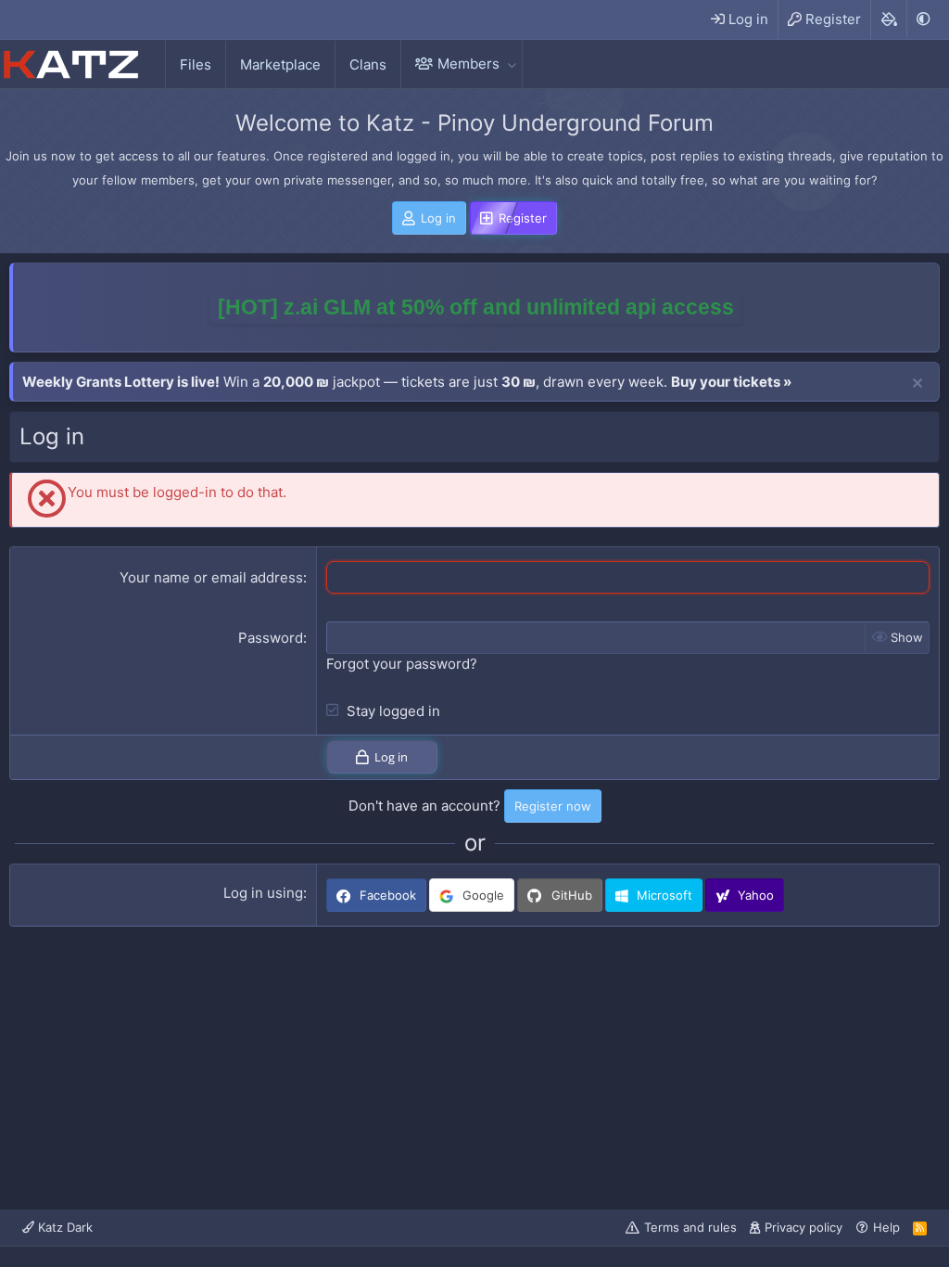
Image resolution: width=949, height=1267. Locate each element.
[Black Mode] (923, 19)
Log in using (263, 893)
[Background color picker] (888, 19)
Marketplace (280, 64)
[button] (511, 63)
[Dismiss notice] (917, 384)
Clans (367, 64)
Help (886, 1227)
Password (270, 637)
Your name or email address (211, 577)
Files (195, 64)
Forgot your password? (401, 663)
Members (468, 63)
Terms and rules (690, 1227)
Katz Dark (63, 1227)
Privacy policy (803, 1227)
